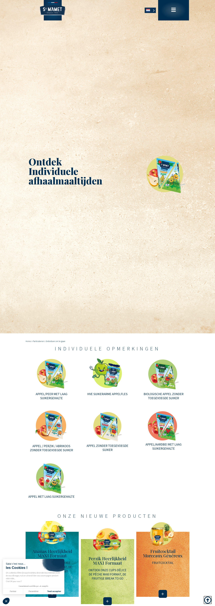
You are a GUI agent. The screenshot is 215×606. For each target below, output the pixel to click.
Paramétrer (34, 591)
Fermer (13, 591)
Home (28, 341)
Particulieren (38, 341)
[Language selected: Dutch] (150, 10)
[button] (6, 601)
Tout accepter (54, 591)
